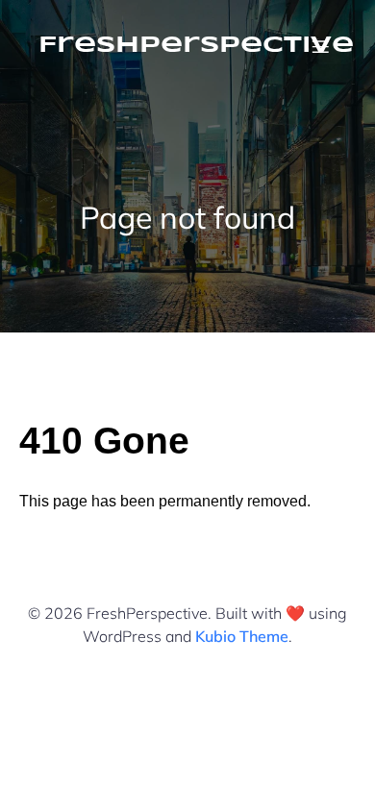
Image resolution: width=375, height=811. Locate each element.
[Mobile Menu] (320, 46)
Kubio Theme (241, 636)
